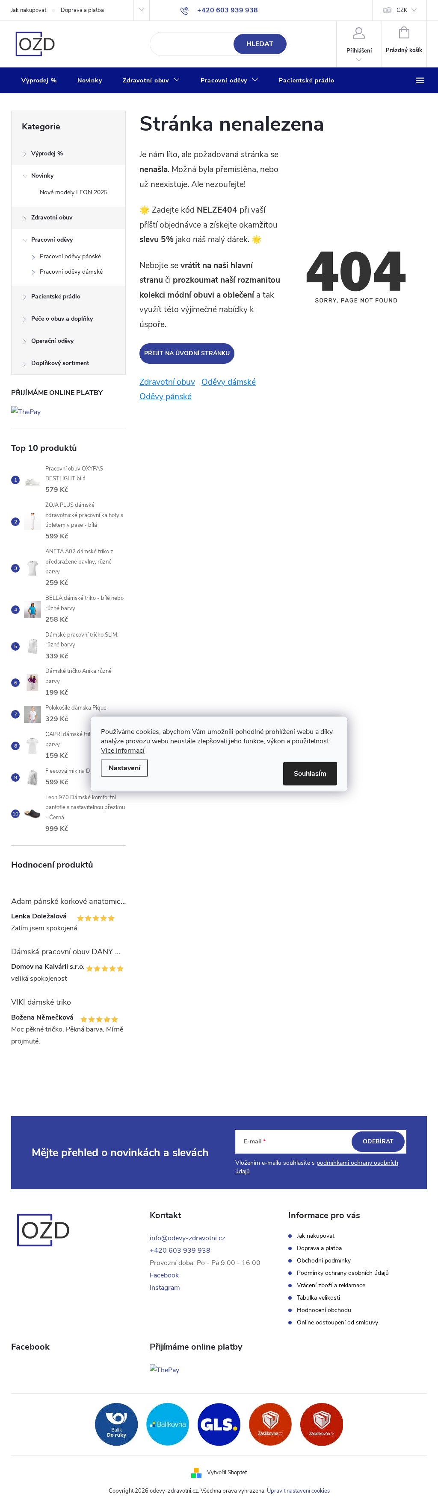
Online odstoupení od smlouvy (337, 1322)
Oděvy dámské (228, 382)
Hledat (259, 44)
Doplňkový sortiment (60, 363)
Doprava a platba (82, 10)
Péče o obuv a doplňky (62, 319)
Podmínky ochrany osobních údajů (343, 1273)
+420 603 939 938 (180, 1250)
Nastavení (124, 768)
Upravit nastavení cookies (298, 1491)
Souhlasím (310, 773)
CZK (402, 10)
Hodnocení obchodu (324, 1310)
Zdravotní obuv (51, 217)
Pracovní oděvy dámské (71, 272)
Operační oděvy (52, 341)
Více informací (123, 750)
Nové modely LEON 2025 (73, 192)
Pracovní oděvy (52, 240)
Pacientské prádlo (55, 296)
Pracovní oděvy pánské (70, 256)
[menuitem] (39, 80)
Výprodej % (47, 153)
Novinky (42, 176)
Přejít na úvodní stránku (187, 353)
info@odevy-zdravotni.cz (187, 1238)
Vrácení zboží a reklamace (331, 1285)
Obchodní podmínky (324, 1260)
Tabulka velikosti (318, 1298)
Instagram (165, 1287)
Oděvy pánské (165, 396)
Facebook (164, 1275)
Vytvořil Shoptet (227, 1472)
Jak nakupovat (28, 10)
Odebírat (378, 1141)
